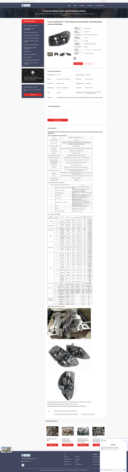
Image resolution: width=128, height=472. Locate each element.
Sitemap (76, 461)
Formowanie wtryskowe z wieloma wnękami (31, 41)
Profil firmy (66, 456)
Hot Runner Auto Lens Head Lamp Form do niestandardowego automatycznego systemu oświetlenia (97, 440)
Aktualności (77, 456)
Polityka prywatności (79, 464)
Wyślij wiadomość (57, 120)
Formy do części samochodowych (31, 25)
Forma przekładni (27, 57)
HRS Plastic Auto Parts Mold (52, 439)
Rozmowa (33, 94)
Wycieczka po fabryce (68, 459)
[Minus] (124, 440)
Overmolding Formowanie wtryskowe (32, 60)
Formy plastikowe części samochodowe (46, 13)
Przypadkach (77, 459)
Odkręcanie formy (27, 51)
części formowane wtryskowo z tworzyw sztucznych (65, 414)
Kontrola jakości (67, 461)
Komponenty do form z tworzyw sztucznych (31, 63)
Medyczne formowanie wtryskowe (31, 38)
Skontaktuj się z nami (68, 464)
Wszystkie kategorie (96, 464)
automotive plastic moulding (88, 414)
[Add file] (102, 469)
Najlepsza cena (78, 63)
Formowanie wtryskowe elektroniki (31, 44)
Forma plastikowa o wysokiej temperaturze (30, 48)
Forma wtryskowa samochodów (31, 32)
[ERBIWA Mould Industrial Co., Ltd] (26, 5)
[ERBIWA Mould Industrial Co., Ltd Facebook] (75, 58)
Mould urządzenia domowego (30, 54)
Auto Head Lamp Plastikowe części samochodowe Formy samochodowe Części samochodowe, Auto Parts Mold (67, 440)
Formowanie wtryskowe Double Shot (31, 35)
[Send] (125, 469)
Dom (36, 13)
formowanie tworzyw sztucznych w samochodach (65, 410)
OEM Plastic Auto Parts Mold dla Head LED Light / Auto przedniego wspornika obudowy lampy (83, 440)
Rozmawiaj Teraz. (89, 63)
